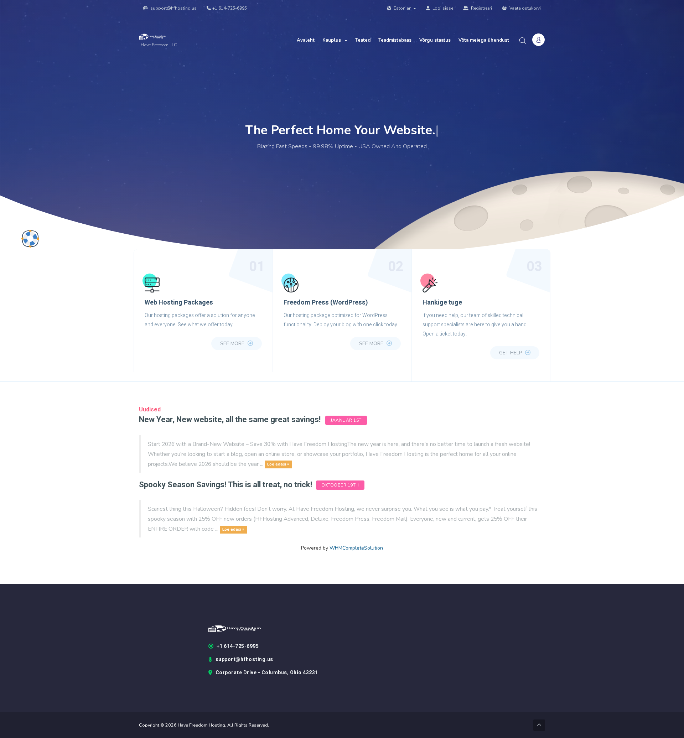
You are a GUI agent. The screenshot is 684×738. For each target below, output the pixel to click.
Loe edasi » (278, 464)
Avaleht (306, 40)
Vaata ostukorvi (524, 8)
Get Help (511, 352)
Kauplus (333, 40)
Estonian (403, 8)
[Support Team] (30, 239)
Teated (362, 40)
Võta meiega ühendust (483, 40)
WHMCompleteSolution (356, 548)
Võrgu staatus (435, 40)
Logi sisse (442, 8)
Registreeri (481, 8)
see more (233, 343)
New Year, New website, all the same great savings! (230, 419)
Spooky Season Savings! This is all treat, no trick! (226, 484)
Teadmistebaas (394, 40)
